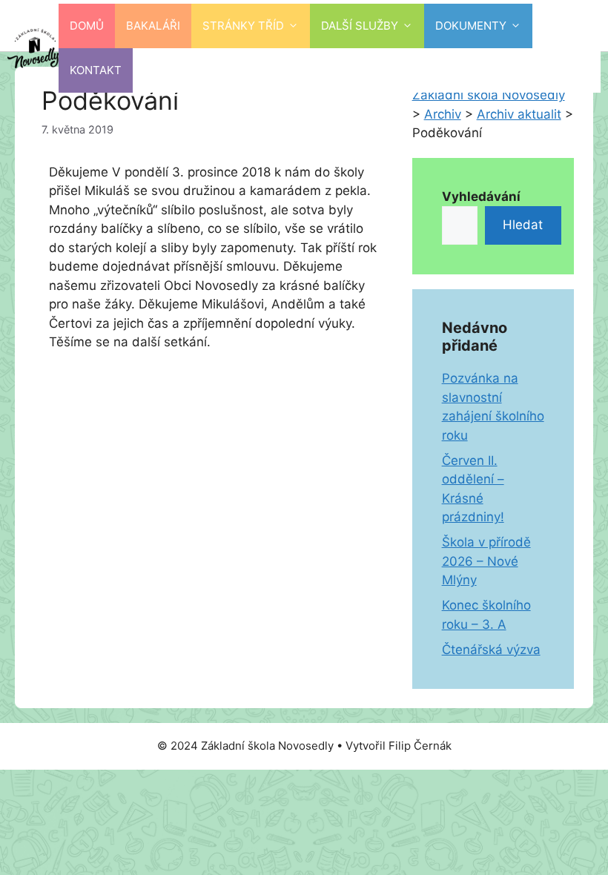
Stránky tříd (243, 26)
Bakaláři (153, 26)
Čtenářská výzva (491, 649)
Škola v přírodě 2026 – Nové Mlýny (486, 561)
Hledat (523, 224)
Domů (87, 26)
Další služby (359, 26)
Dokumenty (470, 26)
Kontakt (96, 70)
